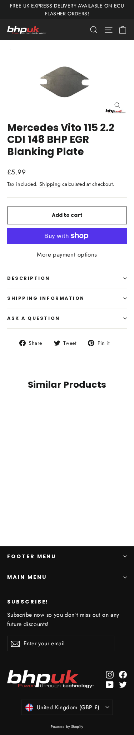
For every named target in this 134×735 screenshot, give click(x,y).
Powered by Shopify (67, 726)
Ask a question (33, 318)
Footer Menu (31, 556)
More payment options (67, 254)
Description (28, 278)
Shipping (49, 184)
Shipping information (46, 298)
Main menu (26, 577)
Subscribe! (28, 601)
